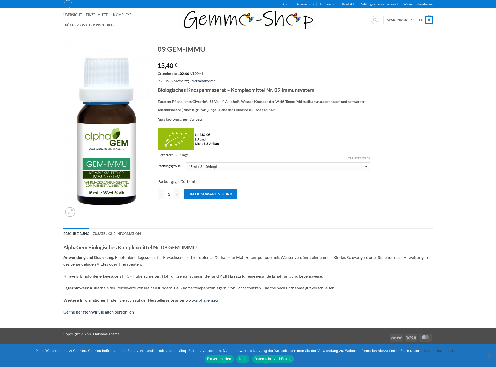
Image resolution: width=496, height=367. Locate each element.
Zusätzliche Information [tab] (117, 234)
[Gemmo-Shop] (248, 20)
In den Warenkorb (211, 194)
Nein (243, 359)
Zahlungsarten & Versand (379, 4)
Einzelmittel (98, 15)
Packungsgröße (169, 166)
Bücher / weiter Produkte (89, 25)
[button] (68, 4)
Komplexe (122, 15)
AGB (285, 4)
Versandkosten (204, 81)
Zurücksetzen (359, 158)
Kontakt (348, 4)
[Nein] (489, 357)
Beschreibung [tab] (76, 234)
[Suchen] (375, 20)
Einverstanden (219, 359)
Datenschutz (304, 4)
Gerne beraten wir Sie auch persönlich (98, 311)
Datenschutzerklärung (272, 359)
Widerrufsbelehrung (418, 4)
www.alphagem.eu (201, 299)
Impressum (328, 4)
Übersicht (72, 15)
